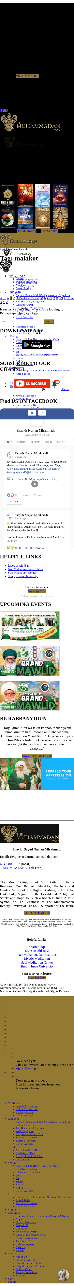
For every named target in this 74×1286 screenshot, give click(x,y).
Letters (12, 1194)
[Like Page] (32, 413)
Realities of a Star (26, 1168)
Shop (11, 1278)
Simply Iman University (23, 576)
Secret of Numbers (26, 1203)
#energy (11, 472)
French (20, 1250)
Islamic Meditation (27, 279)
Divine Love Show (27, 1237)
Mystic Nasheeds (26, 395)
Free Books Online (27, 405)
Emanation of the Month (30, 1234)
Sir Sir (19, 1181)
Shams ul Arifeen (26, 1140)
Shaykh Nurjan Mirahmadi (35, 430)
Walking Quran (25, 304)
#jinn (19, 472)
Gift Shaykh (49, 231)
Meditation (14, 1103)
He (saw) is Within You (29, 1134)
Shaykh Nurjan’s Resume (30, 1266)
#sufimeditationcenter (48, 468)
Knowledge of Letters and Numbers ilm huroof (43, 370)
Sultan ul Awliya (25, 1259)
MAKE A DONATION (37, 756)
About (11, 1253)
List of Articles (24, 317)
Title (18, 291)
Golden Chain (24, 1269)
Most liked (22, 288)
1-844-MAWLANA (13, 868)
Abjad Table (23, 373)
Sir (17, 351)
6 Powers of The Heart (29, 1172)
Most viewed (24, 285)
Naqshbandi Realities (28, 1150)
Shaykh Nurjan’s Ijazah (29, 1262)
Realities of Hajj (25, 326)
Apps (19, 1219)
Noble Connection (26, 1109)
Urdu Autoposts (25, 1244)
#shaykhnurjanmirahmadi (21, 468)
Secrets (12, 1146)
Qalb (19, 348)
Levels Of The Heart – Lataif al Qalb (37, 1165)
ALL (3, 298)
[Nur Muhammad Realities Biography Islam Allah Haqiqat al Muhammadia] (37, 142)
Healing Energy (25, 1112)
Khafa (19, 358)
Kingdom (13, 1118)
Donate (12, 1281)
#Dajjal (27, 472)
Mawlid (20, 1275)
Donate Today (26, 231)
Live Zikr (21, 1228)
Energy (14, 336)
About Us (21, 1256)
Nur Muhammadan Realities (25, 569)
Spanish (20, 1247)
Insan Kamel (23, 1159)
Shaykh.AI (22, 1225)
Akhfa (19, 1187)
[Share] (42, 413)
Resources (14, 1212)
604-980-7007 (10, 864)
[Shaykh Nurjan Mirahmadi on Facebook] (37, 419)
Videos (12, 1209)
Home (3, 249)
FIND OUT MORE (37, 913)
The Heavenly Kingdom (30, 301)
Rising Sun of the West (29, 1156)
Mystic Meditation (37, 958)
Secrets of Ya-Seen (27, 1137)
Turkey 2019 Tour (26, 1272)
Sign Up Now (37, 591)
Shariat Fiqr (37, 947)
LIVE (3, 110)
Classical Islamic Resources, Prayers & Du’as (42, 1215)
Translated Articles (27, 1241)
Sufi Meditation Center (22, 572)
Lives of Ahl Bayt (19, 565)
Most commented (26, 281)
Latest (19, 278)
